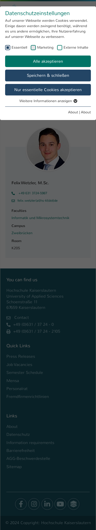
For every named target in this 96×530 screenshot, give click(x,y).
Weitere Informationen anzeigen (46, 101)
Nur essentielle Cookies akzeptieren (48, 89)
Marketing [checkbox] (45, 47)
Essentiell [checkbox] (19, 47)
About (73, 112)
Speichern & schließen (48, 75)
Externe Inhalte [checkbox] (75, 47)
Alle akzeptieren (48, 61)
